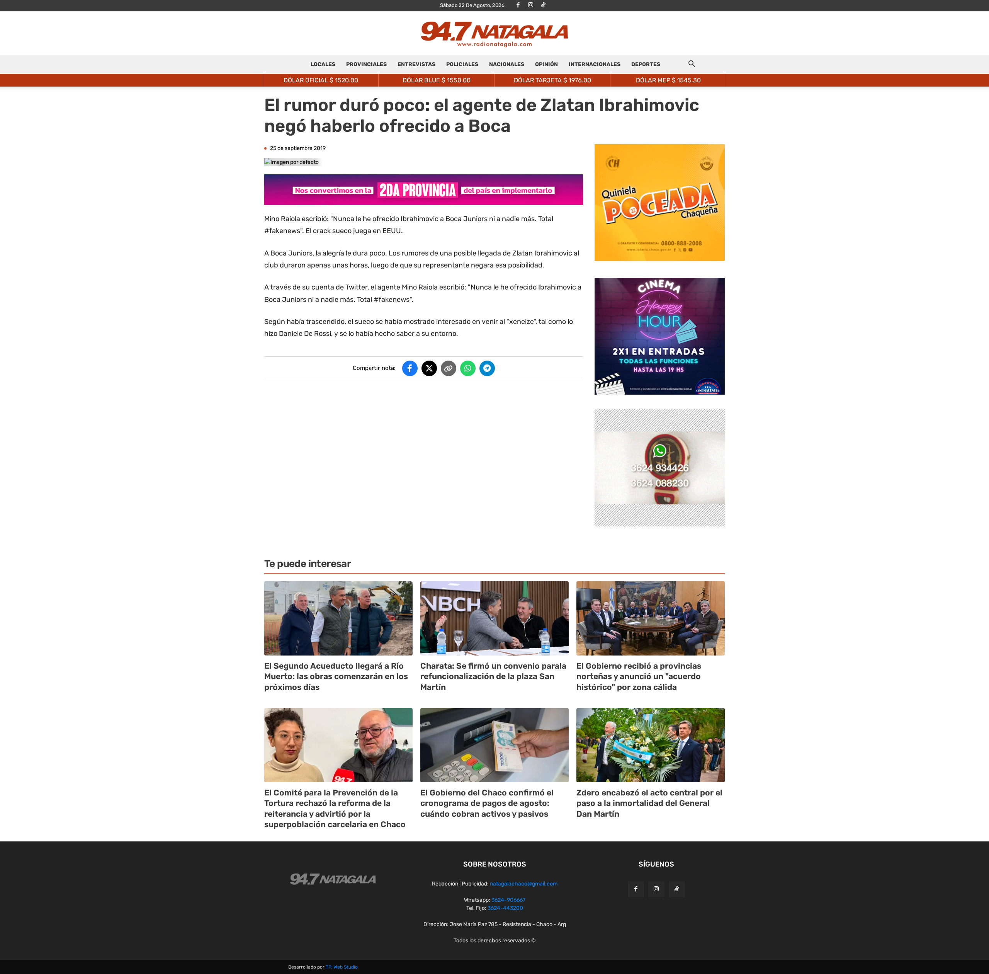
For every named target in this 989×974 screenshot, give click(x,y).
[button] (691, 65)
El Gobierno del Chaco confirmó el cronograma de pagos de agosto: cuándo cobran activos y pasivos (487, 803)
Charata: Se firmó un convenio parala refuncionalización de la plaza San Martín (493, 676)
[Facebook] (518, 5)
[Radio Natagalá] (494, 34)
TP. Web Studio (342, 967)
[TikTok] (543, 5)
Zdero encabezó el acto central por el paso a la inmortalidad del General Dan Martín (649, 803)
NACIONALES (506, 64)
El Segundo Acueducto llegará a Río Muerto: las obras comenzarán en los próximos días (336, 676)
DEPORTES (645, 64)
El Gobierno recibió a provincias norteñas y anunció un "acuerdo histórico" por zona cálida (638, 676)
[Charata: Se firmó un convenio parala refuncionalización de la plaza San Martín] (494, 618)
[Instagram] (531, 5)
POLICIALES (462, 64)
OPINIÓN (546, 64)
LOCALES (323, 64)
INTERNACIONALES (594, 64)
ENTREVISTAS (416, 64)
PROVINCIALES (366, 64)
